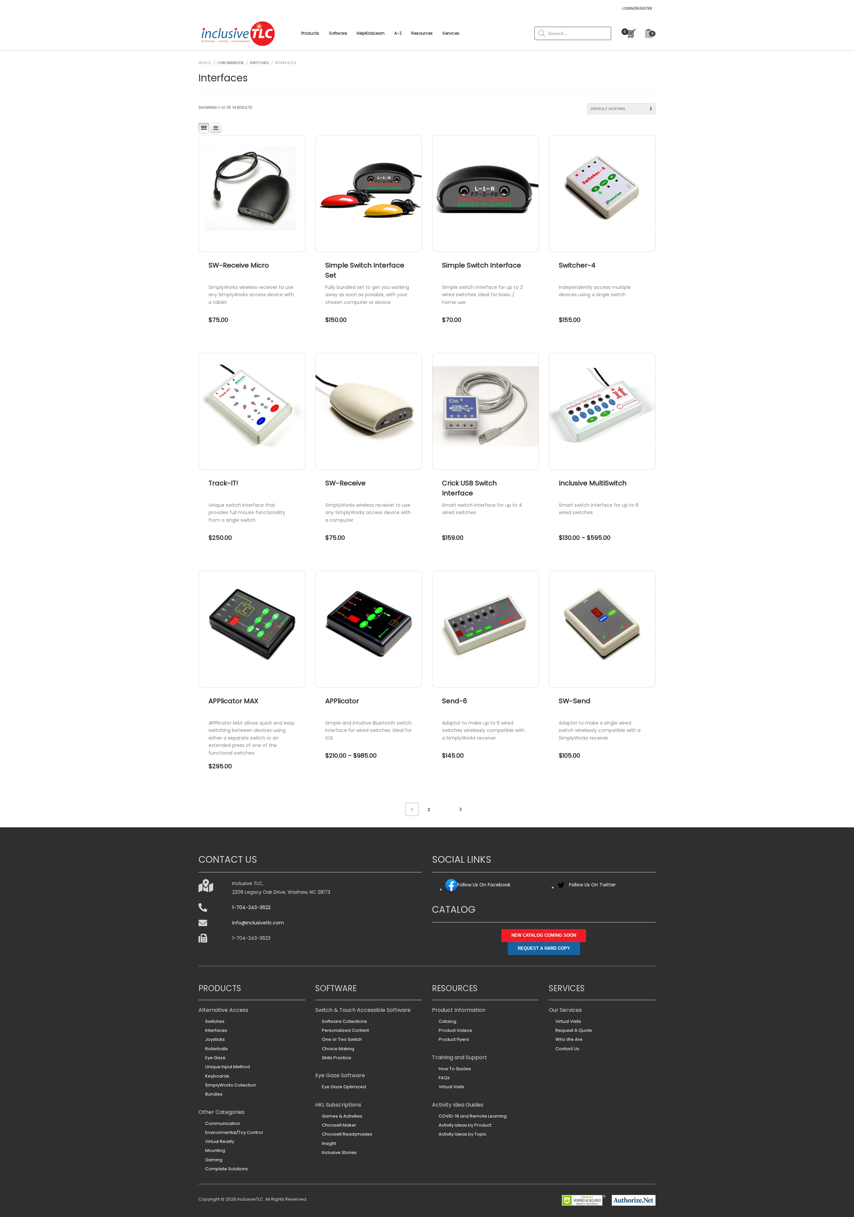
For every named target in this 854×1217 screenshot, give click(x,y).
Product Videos (455, 1030)
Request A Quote (573, 1030)
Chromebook (230, 62)
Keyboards (217, 1076)
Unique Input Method (227, 1067)
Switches (259, 62)
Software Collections (344, 1021)
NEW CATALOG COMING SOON (543, 935)
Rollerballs (216, 1049)
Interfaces (216, 1030)
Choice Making (338, 1049)
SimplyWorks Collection (230, 1085)
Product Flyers (454, 1039)
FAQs (444, 1078)
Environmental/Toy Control (234, 1132)
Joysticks (215, 1039)
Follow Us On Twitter (592, 884)
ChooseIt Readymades (347, 1134)
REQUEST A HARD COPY (544, 948)
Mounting (215, 1150)
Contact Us (567, 1049)
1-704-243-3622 (251, 907)
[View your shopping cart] (629, 33)
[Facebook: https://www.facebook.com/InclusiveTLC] (451, 889)
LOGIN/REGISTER (637, 8)
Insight (329, 1143)
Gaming (214, 1160)
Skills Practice (336, 1058)
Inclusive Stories (339, 1152)
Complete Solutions (226, 1169)
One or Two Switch (342, 1039)
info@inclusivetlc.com (258, 922)
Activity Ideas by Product (465, 1125)
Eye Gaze (215, 1058)
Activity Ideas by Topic (462, 1134)
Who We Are (568, 1039)
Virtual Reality (219, 1141)
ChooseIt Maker (339, 1125)
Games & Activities (342, 1116)
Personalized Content (345, 1030)
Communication (222, 1123)
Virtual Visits (451, 1087)
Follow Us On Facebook (483, 884)
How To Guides (455, 1069)
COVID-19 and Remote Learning (473, 1116)
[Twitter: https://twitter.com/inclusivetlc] (561, 887)
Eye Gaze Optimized (344, 1087)
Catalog (447, 1021)
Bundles (214, 1094)
